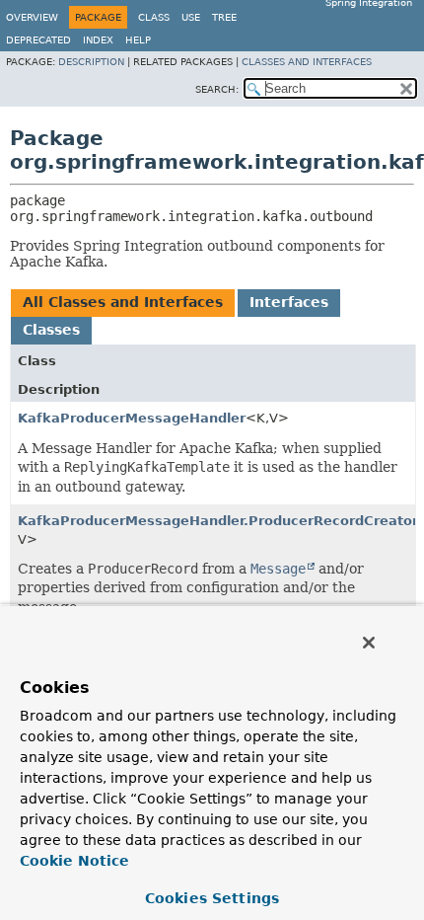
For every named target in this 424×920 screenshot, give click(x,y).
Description (91, 61)
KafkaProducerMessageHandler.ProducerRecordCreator (218, 520)
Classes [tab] (51, 330)
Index (98, 40)
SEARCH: (217, 89)
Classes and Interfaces (307, 61)
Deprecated (38, 40)
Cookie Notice (74, 861)
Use (190, 17)
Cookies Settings (212, 898)
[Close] (368, 642)
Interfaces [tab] (288, 302)
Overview (32, 17)
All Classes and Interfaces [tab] (123, 302)
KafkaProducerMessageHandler (132, 418)
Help (138, 40)
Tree (224, 17)
